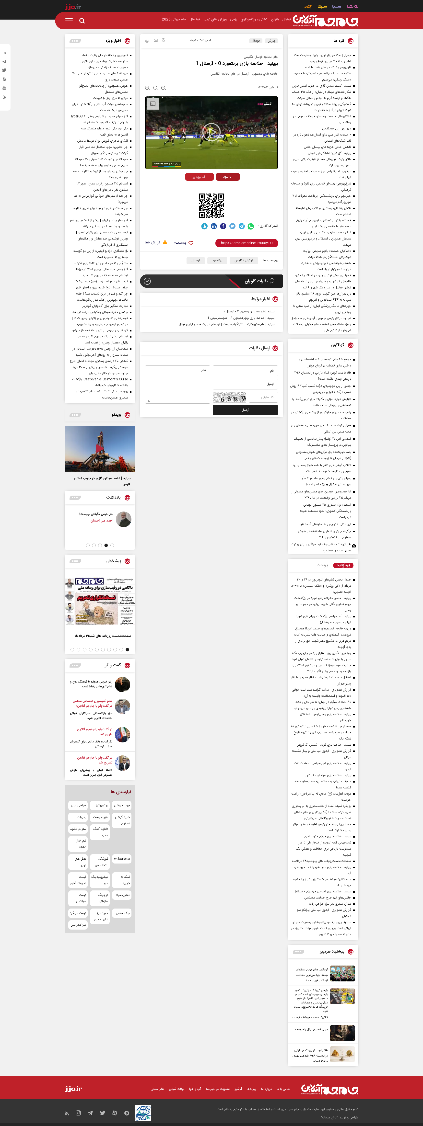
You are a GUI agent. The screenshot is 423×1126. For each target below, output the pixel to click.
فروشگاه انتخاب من (101, 862)
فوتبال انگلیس (244, 260)
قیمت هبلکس (81, 898)
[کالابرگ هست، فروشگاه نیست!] (341, 1004)
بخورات (81, 817)
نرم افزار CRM (81, 844)
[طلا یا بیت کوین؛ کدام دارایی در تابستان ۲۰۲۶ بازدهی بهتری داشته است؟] (341, 1055)
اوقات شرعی (176, 1089)
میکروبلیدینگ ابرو (100, 880)
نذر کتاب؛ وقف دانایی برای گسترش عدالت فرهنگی (91, 744)
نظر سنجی (157, 1089)
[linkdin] (214, 226)
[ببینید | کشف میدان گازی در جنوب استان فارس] (100, 449)
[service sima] (322, 7)
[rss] (4, 98)
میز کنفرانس (78, 925)
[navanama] (352, 7)
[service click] (308, 7)
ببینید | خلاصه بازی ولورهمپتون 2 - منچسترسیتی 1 (240, 318)
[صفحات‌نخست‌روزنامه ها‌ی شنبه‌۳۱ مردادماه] (100, 601)
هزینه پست (100, 817)
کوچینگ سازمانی (103, 898)
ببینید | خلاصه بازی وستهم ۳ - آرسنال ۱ (249, 311)
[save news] (163, 41)
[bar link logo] (73, 7)
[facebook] (223, 226)
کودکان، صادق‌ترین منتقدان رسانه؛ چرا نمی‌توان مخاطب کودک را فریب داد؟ (312, 975)
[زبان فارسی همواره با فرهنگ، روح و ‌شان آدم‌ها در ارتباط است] (122, 684)
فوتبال (256, 40)
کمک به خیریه (125, 880)
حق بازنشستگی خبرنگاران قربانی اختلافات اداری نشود (91, 716)
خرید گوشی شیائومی (122, 820)
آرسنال (195, 260)
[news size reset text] (155, 88)
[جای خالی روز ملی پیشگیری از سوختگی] (94, 519)
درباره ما (266, 1089)
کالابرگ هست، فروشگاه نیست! (310, 1017)
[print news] (147, 41)
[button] (112, 545)
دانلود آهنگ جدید (100, 832)
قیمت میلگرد (78, 913)
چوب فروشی (122, 805)
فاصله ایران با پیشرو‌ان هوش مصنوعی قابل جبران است (91, 772)
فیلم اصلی (219, 187)
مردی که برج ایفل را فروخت (311, 1029)
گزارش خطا (152, 243)
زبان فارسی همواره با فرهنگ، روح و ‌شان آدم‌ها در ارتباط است (91, 684)
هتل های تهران (80, 862)
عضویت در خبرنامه (218, 1089)
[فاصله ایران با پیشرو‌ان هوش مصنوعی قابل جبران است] (122, 766)
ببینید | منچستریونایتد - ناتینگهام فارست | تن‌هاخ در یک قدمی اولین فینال (226, 324)
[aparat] (4, 80)
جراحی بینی (78, 805)
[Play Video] (211, 132)
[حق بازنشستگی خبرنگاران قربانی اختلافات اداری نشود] (122, 710)
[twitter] (4, 71)
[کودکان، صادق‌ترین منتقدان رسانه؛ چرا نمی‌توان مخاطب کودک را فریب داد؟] (341, 974)
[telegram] (4, 62)
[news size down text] (163, 88)
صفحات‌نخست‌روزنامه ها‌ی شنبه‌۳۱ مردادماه (102, 635)
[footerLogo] (329, 1089)
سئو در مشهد (78, 829)
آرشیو (238, 1089)
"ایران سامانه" (330, 1117)
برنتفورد (217, 260)
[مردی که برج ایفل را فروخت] (341, 1033)
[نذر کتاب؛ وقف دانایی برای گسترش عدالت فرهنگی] (122, 738)
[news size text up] (147, 88)
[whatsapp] (251, 226)
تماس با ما (283, 1089)
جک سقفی (123, 913)
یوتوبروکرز (102, 805)
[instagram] (4, 54)
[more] (298, 952)
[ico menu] (70, 20)
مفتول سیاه (123, 895)
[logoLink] (325, 20)
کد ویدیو (198, 177)
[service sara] (336, 7)
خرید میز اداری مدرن (101, 916)
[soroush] (204, 226)
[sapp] (4, 89)
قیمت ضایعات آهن (78, 880)
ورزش (271, 40)
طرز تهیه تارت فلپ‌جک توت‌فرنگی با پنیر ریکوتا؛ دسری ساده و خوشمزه (321, 547)
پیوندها (251, 1089)
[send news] (155, 40)
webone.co (122, 859)
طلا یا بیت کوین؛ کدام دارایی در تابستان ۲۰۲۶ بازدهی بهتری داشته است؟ (310, 1056)
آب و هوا (195, 1089)
